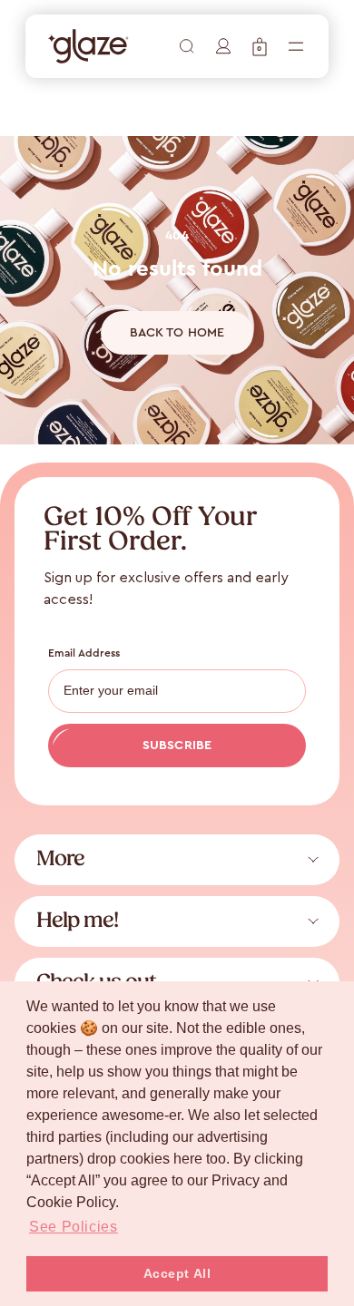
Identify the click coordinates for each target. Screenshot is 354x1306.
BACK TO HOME (177, 332)
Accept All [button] (177, 1273)
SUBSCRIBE (177, 745)
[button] (259, 46)
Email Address (84, 653)
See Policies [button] (73, 1226)
